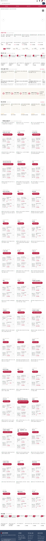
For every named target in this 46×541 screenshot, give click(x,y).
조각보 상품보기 (20, 282)
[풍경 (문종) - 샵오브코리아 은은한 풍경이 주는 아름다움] (37, 455)
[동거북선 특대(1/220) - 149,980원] (19, 235)
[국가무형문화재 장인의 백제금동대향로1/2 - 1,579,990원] (4, 170)
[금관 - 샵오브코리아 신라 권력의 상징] (37, 363)
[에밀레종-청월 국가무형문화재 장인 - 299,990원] (19, 408)
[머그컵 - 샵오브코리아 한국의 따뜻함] (23, 244)
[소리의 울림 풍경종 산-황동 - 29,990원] (33, 476)
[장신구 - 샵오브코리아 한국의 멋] (23, 333)
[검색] (43, 3)
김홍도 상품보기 (35, 401)
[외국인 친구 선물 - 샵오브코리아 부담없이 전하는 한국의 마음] (8, 126)
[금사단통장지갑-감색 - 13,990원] (4, 229)
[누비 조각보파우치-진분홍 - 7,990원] (19, 294)
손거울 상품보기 (20, 134)
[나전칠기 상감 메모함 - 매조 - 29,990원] (33, 318)
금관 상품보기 (35, 371)
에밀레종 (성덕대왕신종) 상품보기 (22, 402)
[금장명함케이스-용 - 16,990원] (19, 440)
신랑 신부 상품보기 (6, 401)
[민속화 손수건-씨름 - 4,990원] (33, 413)
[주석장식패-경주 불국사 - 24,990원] (4, 294)
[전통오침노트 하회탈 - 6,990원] (33, 235)
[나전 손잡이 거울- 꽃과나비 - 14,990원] (19, 146)
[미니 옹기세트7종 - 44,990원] (19, 499)
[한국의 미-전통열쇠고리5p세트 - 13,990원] (4, 140)
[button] (39, 1)
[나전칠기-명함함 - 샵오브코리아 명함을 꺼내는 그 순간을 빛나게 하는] (8, 423)
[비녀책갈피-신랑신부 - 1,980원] (4, 382)
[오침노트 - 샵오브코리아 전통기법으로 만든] (37, 244)
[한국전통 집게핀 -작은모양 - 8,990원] (19, 354)
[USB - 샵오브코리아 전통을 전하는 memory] (37, 155)
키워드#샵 (17, 6)
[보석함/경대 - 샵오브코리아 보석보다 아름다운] (37, 126)
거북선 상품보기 (20, 223)
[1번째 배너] (21, 29)
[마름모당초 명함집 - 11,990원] (4, 444)
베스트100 (28, 6)
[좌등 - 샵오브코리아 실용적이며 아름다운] (23, 185)
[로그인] (37, 1)
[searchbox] (21, 3)
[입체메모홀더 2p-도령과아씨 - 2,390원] (4, 259)
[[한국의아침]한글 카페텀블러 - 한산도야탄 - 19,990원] (33, 354)
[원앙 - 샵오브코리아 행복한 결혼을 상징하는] (8, 333)
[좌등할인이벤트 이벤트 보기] (23, 19)
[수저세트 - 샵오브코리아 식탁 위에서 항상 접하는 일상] (23, 303)
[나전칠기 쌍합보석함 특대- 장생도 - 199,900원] (4, 476)
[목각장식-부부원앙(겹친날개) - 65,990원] (4, 348)
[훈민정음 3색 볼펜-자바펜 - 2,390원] (4, 205)
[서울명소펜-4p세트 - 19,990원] (4, 146)
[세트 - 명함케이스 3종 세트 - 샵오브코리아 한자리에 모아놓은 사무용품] (23, 423)
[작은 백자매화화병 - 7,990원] (4, 318)
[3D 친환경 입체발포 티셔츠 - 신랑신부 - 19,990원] (4, 413)
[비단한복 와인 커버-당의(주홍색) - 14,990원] (19, 383)
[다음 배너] (42, 19)
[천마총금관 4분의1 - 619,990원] (33, 377)
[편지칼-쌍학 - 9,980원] (4, 377)
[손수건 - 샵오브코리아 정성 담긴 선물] (37, 485)
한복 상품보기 (20, 371)
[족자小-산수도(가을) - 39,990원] (4, 288)
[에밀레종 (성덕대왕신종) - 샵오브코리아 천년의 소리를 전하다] (23, 392)
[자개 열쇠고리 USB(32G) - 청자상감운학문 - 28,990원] (33, 176)
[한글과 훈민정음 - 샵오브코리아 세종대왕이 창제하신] (8, 185)
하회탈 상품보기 (35, 223)
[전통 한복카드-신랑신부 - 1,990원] (4, 407)
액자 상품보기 (6, 282)
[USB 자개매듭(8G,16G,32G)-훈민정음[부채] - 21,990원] (33, 170)
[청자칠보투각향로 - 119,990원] (4, 324)
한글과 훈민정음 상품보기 (7, 193)
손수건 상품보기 (35, 493)
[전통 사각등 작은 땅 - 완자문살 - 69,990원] (19, 199)
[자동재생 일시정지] (43, 11)
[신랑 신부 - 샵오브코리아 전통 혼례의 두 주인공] (8, 392)
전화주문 (29, 540)
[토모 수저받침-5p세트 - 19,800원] (19, 323)
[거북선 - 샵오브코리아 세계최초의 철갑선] (23, 214)
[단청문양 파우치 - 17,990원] (33, 437)
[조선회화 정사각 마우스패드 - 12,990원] (33, 407)
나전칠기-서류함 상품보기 (37, 312)
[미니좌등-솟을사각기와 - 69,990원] (19, 205)
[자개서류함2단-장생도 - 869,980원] (33, 324)
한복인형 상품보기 (36, 193)
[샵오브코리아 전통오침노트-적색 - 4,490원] (33, 265)
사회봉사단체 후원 (41, 540)
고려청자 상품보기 (6, 312)
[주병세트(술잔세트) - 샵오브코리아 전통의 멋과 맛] (37, 274)
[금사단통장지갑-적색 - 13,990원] (4, 235)
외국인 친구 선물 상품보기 (8, 134)
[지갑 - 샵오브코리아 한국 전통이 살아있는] (8, 214)
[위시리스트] (13, 140)
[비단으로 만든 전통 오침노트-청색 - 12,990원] (33, 259)
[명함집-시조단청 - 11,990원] (19, 169)
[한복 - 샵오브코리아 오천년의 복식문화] (23, 363)
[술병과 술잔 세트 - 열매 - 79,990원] (33, 294)
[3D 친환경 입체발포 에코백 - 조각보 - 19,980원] (19, 288)
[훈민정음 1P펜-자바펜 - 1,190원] (4, 199)
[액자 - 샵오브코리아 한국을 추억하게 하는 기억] (8, 274)
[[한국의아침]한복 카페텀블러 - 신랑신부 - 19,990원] (33, 348)
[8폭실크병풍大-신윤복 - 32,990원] (19, 470)
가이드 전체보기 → (42, 69)
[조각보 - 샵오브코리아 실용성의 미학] (23, 274)
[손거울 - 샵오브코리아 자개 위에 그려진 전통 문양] (23, 126)
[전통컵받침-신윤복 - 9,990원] (19, 476)
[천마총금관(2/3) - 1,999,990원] (33, 383)
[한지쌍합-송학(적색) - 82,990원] (4, 470)
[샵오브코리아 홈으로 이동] (4, 0)
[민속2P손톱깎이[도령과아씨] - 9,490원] (4, 265)
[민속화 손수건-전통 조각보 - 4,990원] (33, 505)
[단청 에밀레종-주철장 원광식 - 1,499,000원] (19, 414)
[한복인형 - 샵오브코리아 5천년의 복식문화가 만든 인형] (37, 185)
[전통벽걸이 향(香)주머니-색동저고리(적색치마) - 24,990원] (19, 377)
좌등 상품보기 (20, 193)
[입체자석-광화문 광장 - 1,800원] (19, 505)
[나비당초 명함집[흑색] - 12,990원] (4, 438)
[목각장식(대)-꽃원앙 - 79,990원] (4, 354)
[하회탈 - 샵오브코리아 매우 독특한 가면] (37, 214)
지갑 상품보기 (6, 223)
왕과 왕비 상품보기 (6, 493)
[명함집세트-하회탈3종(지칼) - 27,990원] (19, 175)
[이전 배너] (3, 19)
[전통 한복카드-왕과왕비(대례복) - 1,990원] (4, 499)
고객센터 (19, 533)
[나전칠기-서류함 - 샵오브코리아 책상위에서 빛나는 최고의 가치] (37, 303)
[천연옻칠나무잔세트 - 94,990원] (33, 288)
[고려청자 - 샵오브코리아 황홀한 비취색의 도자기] (8, 303)
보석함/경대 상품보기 (36, 134)
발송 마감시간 (30, 538)
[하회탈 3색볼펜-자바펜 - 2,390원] (33, 229)
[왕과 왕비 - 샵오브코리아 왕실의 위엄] (8, 485)
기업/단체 (39, 6)
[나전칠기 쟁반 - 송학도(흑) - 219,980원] (4, 176)
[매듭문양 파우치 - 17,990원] (33, 442)
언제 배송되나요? (31, 535)
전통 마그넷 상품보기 (21, 493)
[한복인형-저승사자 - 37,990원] (33, 205)
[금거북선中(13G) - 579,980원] (19, 229)
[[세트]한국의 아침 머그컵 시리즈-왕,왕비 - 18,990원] (19, 265)
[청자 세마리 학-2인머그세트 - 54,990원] (19, 259)
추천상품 (6, 6)
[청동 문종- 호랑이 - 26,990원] (33, 470)
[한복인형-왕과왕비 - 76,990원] (33, 199)
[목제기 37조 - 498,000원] (19, 317)
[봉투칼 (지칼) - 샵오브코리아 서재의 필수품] (8, 363)
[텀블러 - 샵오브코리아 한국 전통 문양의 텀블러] (37, 333)
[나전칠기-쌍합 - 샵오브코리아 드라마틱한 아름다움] (8, 455)
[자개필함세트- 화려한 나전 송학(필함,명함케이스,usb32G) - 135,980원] (19, 446)
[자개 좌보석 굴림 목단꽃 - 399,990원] (33, 146)
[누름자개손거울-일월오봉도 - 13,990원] (19, 140)
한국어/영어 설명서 (41, 538)
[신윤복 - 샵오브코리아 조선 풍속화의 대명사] (23, 455)
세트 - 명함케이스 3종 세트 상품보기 (23, 434)
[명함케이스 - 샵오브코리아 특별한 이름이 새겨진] (23, 155)
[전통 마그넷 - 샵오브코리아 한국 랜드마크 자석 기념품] (23, 485)
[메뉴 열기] (44, 1)
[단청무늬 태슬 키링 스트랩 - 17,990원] (19, 348)
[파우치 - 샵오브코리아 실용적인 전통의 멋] (37, 423)
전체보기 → (43, 53)
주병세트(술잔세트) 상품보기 (37, 282)
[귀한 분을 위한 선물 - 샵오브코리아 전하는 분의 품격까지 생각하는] (8, 155)
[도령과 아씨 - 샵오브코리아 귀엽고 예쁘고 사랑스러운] (8, 244)
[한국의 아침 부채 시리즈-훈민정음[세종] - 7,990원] (4, 505)
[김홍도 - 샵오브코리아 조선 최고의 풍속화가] (37, 392)
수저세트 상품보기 (21, 312)
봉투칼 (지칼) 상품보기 (7, 371)
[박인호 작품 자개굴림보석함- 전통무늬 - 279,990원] (33, 140)
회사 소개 (39, 535)
